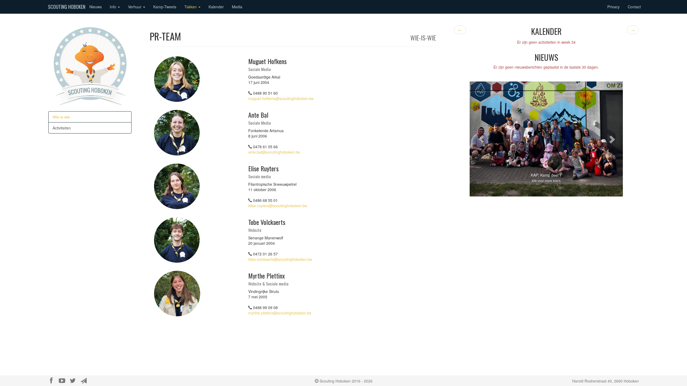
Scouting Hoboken (66, 6)
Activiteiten (62, 128)
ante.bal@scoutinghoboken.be (274, 152)
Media (237, 6)
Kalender (216, 6)
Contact (634, 6)
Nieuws (95, 6)
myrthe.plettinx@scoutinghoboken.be (279, 313)
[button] (481, 138)
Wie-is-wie (61, 117)
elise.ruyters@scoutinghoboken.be (277, 205)
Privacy (613, 6)
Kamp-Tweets (164, 6)
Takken (191, 6)
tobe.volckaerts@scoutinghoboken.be (280, 259)
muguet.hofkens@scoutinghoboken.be (281, 98)
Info (113, 6)
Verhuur (135, 6)
